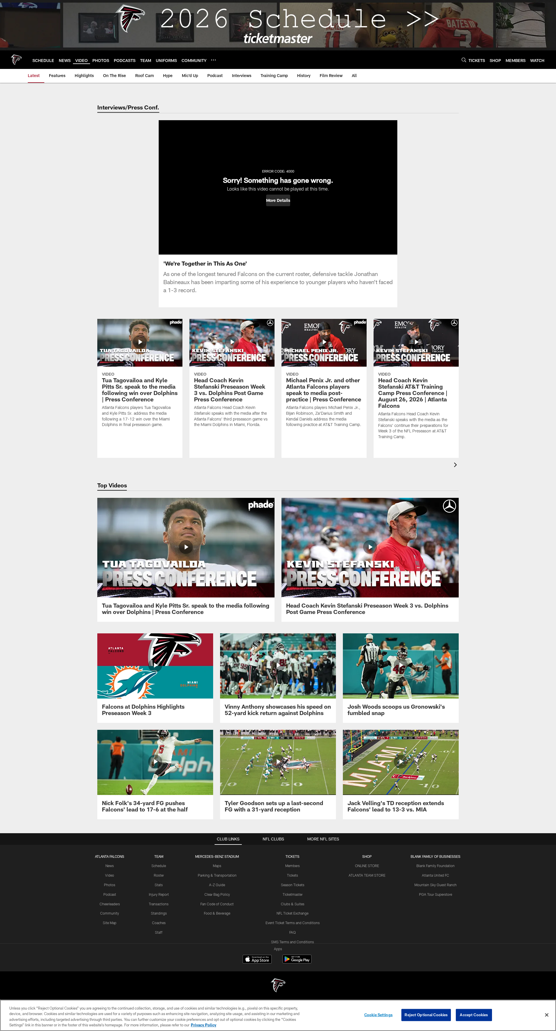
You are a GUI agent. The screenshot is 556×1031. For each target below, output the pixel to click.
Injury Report (159, 894)
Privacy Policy (203, 1025)
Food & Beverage (217, 913)
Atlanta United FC (435, 875)
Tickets (292, 875)
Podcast (109, 894)
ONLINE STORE (367, 866)
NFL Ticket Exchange (292, 913)
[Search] (464, 60)
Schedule (158, 866)
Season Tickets (292, 885)
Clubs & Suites (292, 904)
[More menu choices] (213, 60)
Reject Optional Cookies (426, 1014)
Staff (158, 932)
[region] (278, 1015)
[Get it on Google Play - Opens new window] (297, 962)
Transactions (159, 904)
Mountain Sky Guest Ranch (435, 885)
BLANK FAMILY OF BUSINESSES (435, 856)
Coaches (159, 923)
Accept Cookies (474, 1014)
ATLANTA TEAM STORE (367, 875)
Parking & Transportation (217, 875)
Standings (159, 913)
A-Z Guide (217, 885)
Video (109, 875)
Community (109, 913)
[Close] (546, 1014)
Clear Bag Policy (217, 894)
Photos (109, 885)
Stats (159, 885)
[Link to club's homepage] (16, 60)
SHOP (367, 856)
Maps (217, 866)
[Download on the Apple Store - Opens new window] (257, 960)
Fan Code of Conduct (217, 904)
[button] (278, 200)
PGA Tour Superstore (435, 894)
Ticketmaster (293, 894)
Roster (159, 875)
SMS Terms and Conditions (292, 942)
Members (292, 866)
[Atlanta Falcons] (278, 986)
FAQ (292, 932)
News (109, 866)
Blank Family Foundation (435, 866)
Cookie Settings (378, 1014)
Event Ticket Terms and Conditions (293, 923)
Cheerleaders (110, 904)
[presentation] (456, 466)
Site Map (109, 923)
